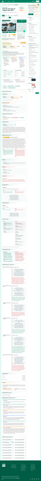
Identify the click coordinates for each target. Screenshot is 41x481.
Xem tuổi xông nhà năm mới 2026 (33, 33)
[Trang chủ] (2, 4)
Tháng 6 (13, 4)
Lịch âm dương (4, 94)
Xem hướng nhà (33, 466)
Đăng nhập (33, 1)
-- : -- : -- (28, 1)
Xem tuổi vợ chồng (23, 466)
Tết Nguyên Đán (31, 18)
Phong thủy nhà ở (31, 39)
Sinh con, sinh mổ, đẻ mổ (32, 64)
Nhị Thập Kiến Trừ (5, 184)
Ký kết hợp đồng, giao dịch (32, 55)
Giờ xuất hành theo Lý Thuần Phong (8, 264)
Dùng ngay (36, 14)
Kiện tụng (30, 67)
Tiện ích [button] (9, 1)
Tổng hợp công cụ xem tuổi (33, 24)
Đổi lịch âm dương (13, 467)
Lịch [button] (5, 1)
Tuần (6, 15)
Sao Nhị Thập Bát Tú (5, 202)
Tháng (9, 15)
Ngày (3, 15)
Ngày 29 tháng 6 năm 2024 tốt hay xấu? (8, 397)
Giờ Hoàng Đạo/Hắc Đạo (6, 249)
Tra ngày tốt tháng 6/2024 (11, 87)
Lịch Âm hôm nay (13, 466)
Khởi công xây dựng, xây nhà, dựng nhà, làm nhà (34, 45)
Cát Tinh (3, 159)
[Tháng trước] (2, 20)
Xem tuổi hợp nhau (31, 27)
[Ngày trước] (3, 25)
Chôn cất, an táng (31, 70)
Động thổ (30, 49)
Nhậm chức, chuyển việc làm (33, 61)
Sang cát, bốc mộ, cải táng (32, 73)
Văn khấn (30, 20)
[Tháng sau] (9, 20)
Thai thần (4, 382)
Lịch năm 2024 (5, 87)
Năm (11, 15)
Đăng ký (38, 1)
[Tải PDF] (14, 20)
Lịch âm (5, 4)
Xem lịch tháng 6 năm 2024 (21, 20)
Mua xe (30, 58)
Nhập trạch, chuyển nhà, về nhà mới (34, 52)
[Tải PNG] (12, 20)
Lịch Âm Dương (15, 15)
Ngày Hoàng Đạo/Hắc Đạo (6, 135)
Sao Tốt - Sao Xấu (5, 219)
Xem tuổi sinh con (31, 30)
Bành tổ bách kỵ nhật (5, 102)
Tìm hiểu (31, 14)
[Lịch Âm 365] (3, 1)
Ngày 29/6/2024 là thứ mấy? (7, 392)
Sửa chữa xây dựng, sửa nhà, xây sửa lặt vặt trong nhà (33, 47)
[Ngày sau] (15, 25)
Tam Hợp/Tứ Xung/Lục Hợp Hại (7, 113)
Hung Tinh (4, 166)
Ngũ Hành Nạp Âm (5, 121)
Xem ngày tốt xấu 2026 (32, 43)
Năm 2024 (9, 4)
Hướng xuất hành (5, 373)
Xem (9, 17)
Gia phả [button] (13, 1)
